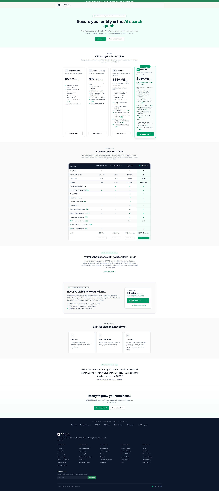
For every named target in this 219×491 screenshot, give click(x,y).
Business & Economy (85, 448)
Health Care (82, 451)
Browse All (60, 448)
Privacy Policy (147, 459)
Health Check (125, 457)
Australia (102, 457)
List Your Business (62, 457)
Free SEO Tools (126, 454)
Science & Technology (85, 457)
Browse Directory (117, 407)
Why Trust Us (125, 459)
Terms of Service (148, 457)
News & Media (147, 454)
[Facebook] (155, 486)
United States (104, 448)
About (144, 448)
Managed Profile (62, 465)
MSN (96, 425)
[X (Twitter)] (158, 486)
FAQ (123, 462)
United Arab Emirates (106, 459)
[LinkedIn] (161, 486)
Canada (102, 454)
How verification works (115, 39)
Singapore (103, 462)
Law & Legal (82, 454)
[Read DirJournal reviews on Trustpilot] (152, 486)
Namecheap (118, 425)
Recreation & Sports (84, 462)
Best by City (60, 451)
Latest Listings (61, 454)
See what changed (129, 1)
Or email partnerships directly (138, 305)
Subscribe (92, 477)
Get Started (73, 133)
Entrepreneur (85, 425)
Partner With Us (61, 462)
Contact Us (146, 451)
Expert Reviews (126, 448)
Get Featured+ (144, 134)
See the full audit (109, 271)
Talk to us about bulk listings (135, 301)
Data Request (146, 462)
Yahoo (106, 425)
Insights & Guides (126, 451)
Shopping (81, 459)
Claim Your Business (63, 459)
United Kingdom (104, 451)
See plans (99, 39)
